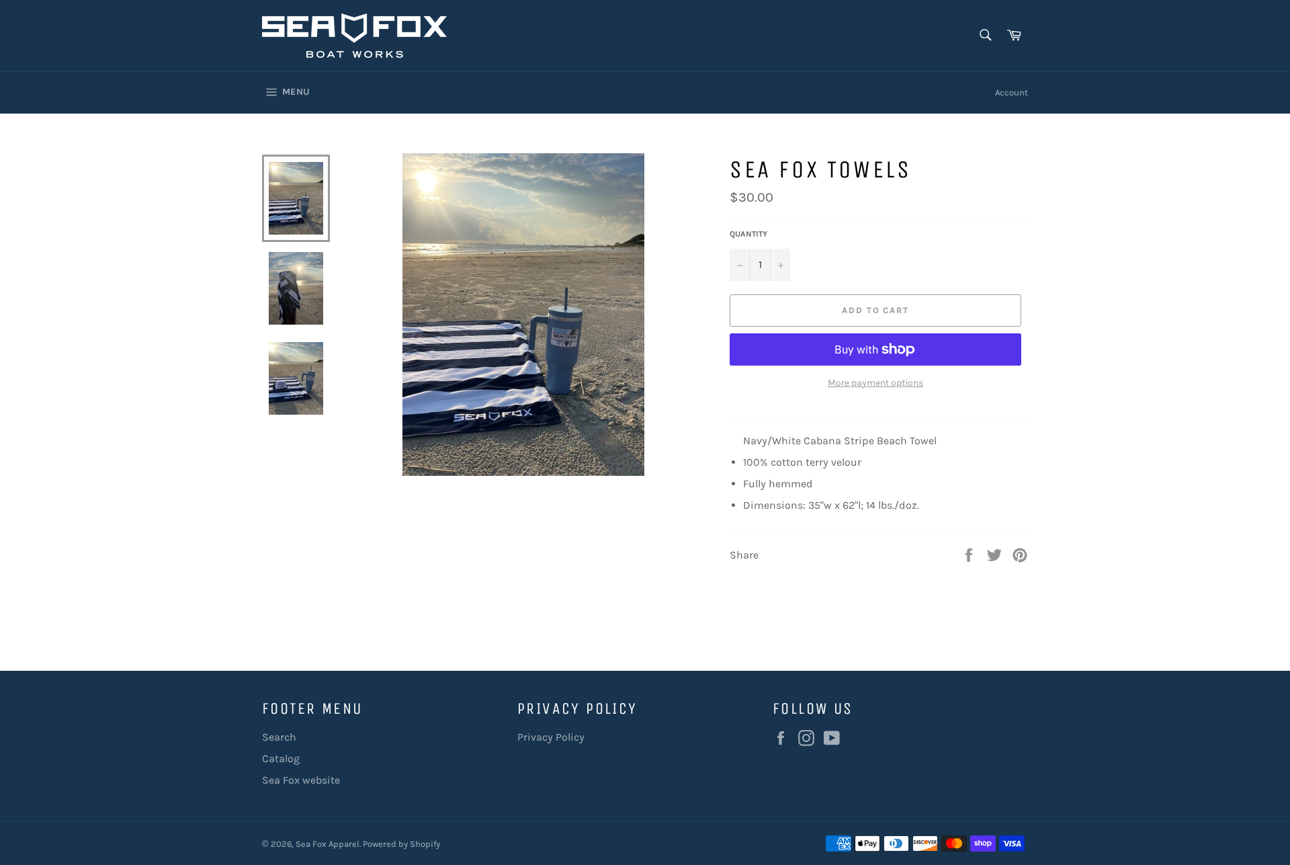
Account (1011, 92)
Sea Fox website (301, 780)
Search (279, 737)
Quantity (748, 234)
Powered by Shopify (401, 844)
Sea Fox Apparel (327, 844)
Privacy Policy (551, 737)
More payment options (875, 382)
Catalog (281, 758)
